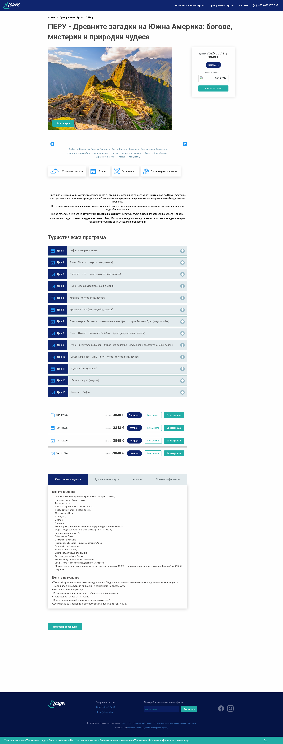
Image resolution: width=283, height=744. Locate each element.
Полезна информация (143, 723)
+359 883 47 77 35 (268, 5)
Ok (265, 740)
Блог (131, 723)
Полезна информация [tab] (168, 479)
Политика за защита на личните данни (170, 723)
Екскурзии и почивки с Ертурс (190, 5)
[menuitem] (190, 5)
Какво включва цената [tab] (68, 479)
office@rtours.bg (104, 712)
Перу (90, 17)
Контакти (243, 5)
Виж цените (153, 415)
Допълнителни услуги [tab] (107, 479)
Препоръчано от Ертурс (222, 5)
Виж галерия (63, 123)
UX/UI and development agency (155, 728)
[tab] (117, 251)
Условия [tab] (137, 479)
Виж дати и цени (213, 88)
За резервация (174, 415)
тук (188, 740)
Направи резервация (65, 626)
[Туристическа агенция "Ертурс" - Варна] (11, 5)
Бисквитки (192, 723)
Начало (52, 17)
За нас (124, 723)
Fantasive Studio (134, 728)
